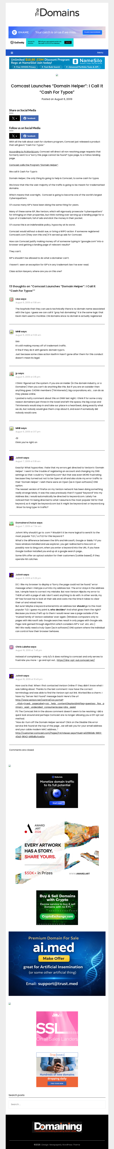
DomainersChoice (26, 522)
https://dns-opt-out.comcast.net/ (76, 660)
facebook (31, 118)
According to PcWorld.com (24, 151)
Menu (100, 52)
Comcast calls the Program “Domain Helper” (33, 165)
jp (17, 373)
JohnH (19, 457)
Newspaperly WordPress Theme (64, 1144)
